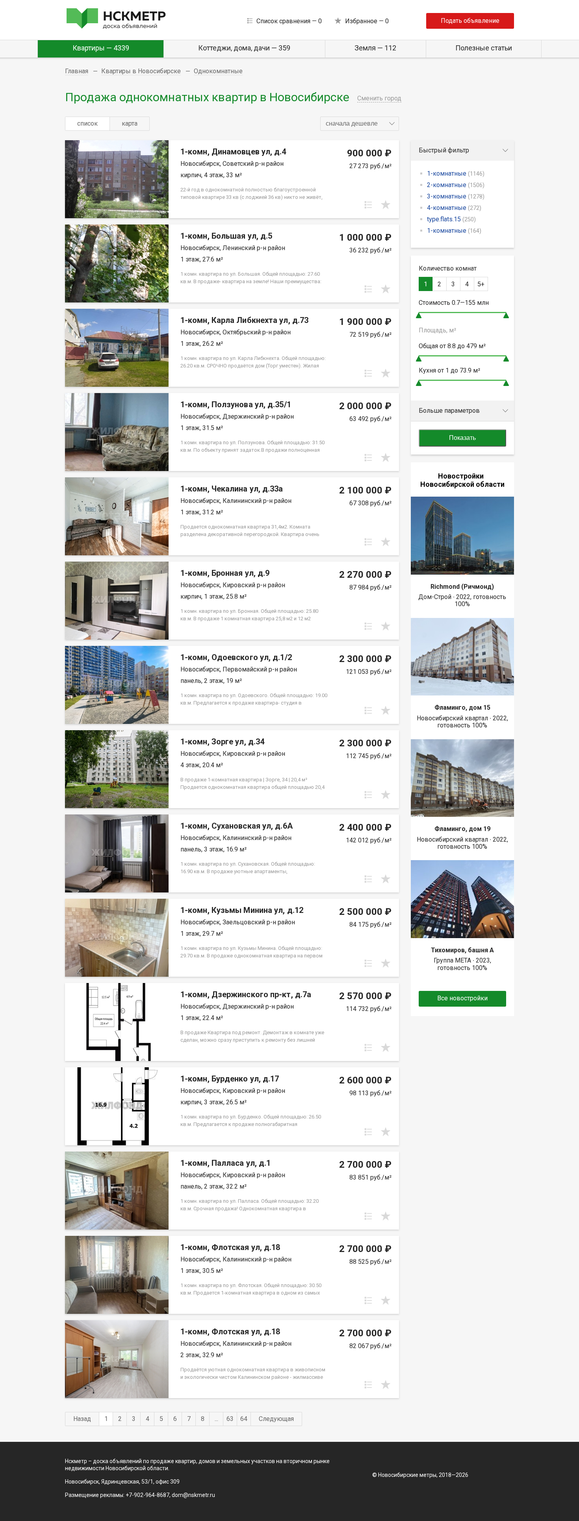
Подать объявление (470, 20)
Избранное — (367, 21)
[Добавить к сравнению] (368, 204)
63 (230, 1419)
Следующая (276, 1419)
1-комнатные (455, 173)
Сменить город (379, 98)
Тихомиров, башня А (462, 950)
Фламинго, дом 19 (462, 829)
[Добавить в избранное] (385, 204)
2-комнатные (455, 185)
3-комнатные (455, 196)
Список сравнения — (289, 21)
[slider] (419, 315)
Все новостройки (462, 998)
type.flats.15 (451, 219)
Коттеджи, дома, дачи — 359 (244, 48)
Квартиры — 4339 (100, 48)
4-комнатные (454, 207)
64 (243, 1419)
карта (129, 123)
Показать (462, 437)
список (87, 123)
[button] (359, 124)
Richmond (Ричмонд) (462, 586)
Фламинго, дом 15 (462, 707)
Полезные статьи (483, 48)
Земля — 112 (375, 48)
